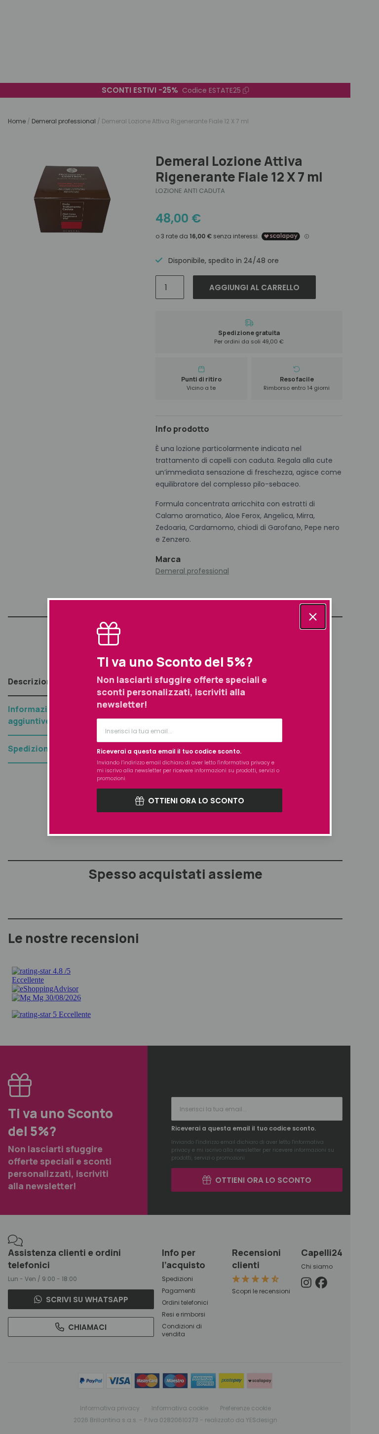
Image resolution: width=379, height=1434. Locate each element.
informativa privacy (244, 762)
